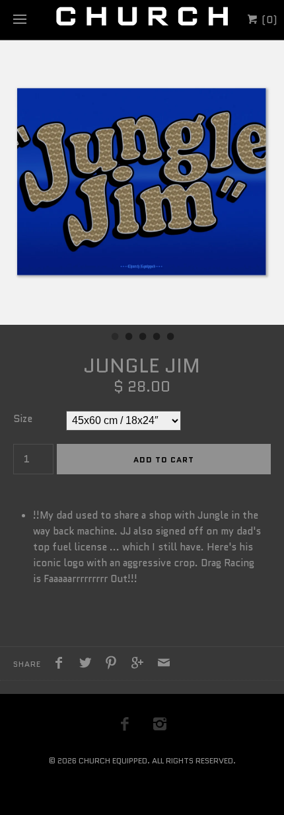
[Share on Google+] (141, 665)
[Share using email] (163, 665)
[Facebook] (125, 724)
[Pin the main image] (114, 665)
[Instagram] (160, 724)
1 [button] (114, 338)
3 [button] (142, 338)
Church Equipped (113, 760)
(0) (267, 20)
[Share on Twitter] (88, 665)
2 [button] (128, 338)
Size (22, 418)
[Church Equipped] (142, 20)
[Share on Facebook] (62, 665)
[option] (142, 182)
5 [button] (169, 338)
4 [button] (155, 338)
